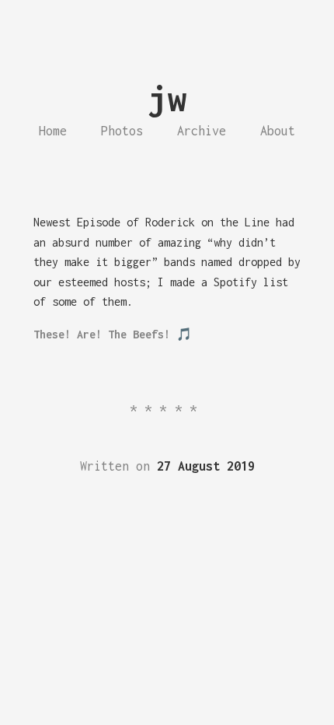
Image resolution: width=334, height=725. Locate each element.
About (277, 131)
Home (53, 131)
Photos (122, 131)
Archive (201, 131)
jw (167, 98)
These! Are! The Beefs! (101, 334)
